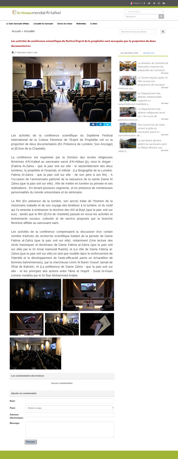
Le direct (93, 23)
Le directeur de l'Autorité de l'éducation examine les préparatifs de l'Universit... (153, 66)
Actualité (29, 31)
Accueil (16, 31)
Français (136, 3)
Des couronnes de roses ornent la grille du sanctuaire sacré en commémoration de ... (141, 130)
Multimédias (81, 23)
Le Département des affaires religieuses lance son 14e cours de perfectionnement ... (141, 114)
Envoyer (30, 442)
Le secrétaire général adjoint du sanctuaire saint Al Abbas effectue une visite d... (142, 145)
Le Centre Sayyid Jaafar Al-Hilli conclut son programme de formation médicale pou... (143, 83)
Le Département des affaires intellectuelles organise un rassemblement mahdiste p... (140, 98)
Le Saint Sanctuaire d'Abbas (17, 23)
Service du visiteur (64, 23)
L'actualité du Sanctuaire (43, 23)
